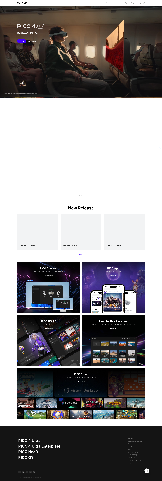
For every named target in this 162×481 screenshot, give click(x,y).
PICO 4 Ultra (29, 440)
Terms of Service (133, 452)
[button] (2, 149)
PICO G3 (26, 457)
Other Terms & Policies (135, 460)
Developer (109, 3)
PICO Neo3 (28, 451)
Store (100, 3)
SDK (129, 444)
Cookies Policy (132, 455)
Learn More (31, 41)
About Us (131, 463)
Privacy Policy (132, 449)
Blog (126, 3)
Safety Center (132, 457)
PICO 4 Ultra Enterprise (39, 446)
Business (118, 3)
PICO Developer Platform (136, 441)
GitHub (130, 446)
